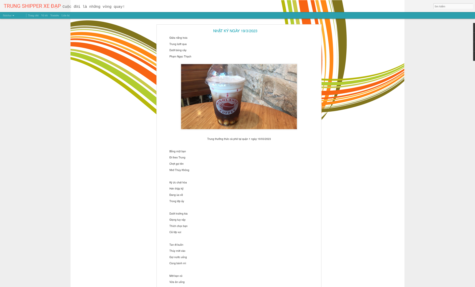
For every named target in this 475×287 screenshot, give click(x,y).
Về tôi (44, 15)
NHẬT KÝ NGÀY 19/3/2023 (235, 30)
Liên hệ (66, 15)
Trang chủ (33, 15)
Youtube (54, 15)
